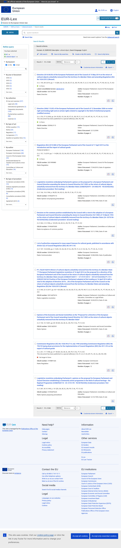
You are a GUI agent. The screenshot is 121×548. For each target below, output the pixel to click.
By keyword (10, 62)
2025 (9, 80)
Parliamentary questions (16, 115)
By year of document (13, 75)
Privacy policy (46, 500)
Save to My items (103, 54)
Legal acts (12, 104)
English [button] (116, 10)
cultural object (10, 57)
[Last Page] (113, 62)
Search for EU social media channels (54, 489)
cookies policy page (45, 535)
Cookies (44, 505)
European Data (86, 442)
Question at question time (16, 138)
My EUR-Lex (102, 10)
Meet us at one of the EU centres (53, 481)
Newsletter (85, 431)
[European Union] (8, 469)
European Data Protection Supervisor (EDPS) (96, 503)
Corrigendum (11, 135)
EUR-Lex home (15, 27)
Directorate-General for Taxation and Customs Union (15, 163)
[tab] (74, 46)
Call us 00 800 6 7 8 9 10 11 (51, 474)
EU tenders (85, 445)
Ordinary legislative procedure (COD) (15, 188)
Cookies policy (47, 445)
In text (18, 65)
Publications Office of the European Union (95, 511)
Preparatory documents (15, 110)
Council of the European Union (16, 157)
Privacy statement (48, 450)
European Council (87, 476)
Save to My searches (61, 54)
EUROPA (6, 27)
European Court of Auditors (90, 488)
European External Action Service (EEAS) (94, 491)
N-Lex (83, 457)
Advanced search (27, 27)
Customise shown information (93, 67)
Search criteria (41, 46)
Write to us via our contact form (52, 478)
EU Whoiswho (86, 450)
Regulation (11, 132)
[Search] (117, 33)
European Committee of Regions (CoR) (94, 496)
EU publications (86, 452)
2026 (9, 78)
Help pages (46, 429)
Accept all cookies (80, 536)
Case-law (12, 119)
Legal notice (46, 442)
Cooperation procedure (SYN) (15, 192)
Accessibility (46, 447)
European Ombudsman (89, 501)
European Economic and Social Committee (95, 493)
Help (108, 27)
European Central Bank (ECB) (91, 486)
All (7, 54)
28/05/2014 (60, 89)
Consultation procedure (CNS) (15, 197)
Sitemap (45, 434)
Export (110, 67)
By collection (11, 98)
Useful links (85, 434)
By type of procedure (14, 179)
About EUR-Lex (86, 429)
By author (9, 147)
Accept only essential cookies (104, 536)
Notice (9, 130)
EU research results (87, 447)
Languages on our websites (51, 498)
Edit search (43, 54)
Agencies (84, 513)
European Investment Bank (90, 498)
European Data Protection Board (92, 506)
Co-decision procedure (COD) (15, 183)
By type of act (11, 124)
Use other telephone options (51, 476)
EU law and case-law (14, 101)
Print (115, 27)
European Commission (15, 153)
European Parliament (15, 150)
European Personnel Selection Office (93, 508)
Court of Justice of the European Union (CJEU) (96, 483)
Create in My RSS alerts (83, 54)
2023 (9, 86)
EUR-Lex (9, 19)
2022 (9, 89)
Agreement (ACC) (12, 201)
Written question (13, 127)
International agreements (17, 107)
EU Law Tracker (86, 459)
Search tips (28, 37)
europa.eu (17, 473)
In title (10, 65)
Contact (44, 431)
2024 (9, 83)
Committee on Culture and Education (14, 168)
